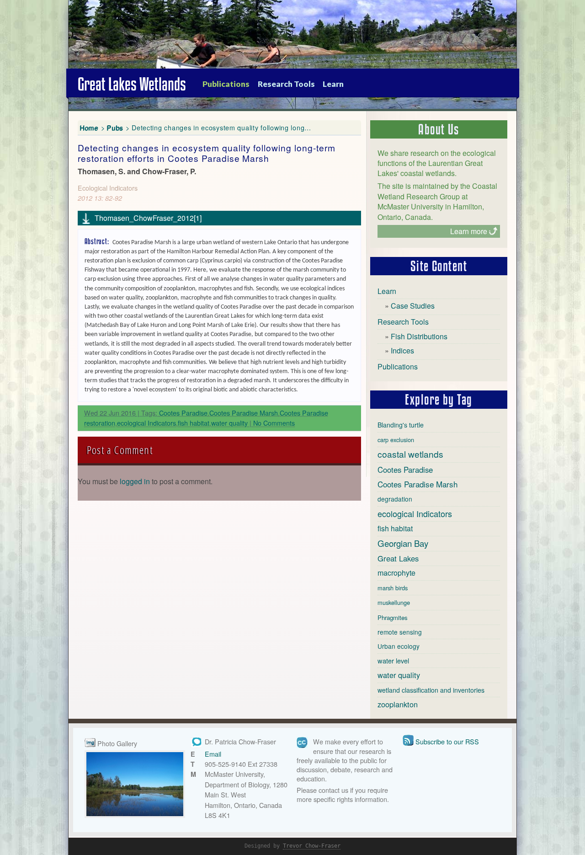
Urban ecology (399, 646)
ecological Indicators (146, 423)
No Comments (274, 423)
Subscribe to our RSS (447, 741)
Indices (402, 350)
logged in (135, 481)
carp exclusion (396, 439)
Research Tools (286, 84)
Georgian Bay (403, 543)
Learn (333, 84)
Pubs (115, 127)
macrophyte (396, 572)
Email (213, 754)
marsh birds (393, 587)
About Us (438, 129)
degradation (395, 498)
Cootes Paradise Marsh (243, 412)
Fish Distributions (419, 336)
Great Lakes (398, 558)
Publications (226, 84)
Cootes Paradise (183, 412)
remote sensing (400, 631)
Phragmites (393, 617)
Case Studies (413, 305)
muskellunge (394, 602)
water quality (229, 423)
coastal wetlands (410, 454)
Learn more (468, 231)
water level (393, 660)
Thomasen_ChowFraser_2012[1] (148, 218)
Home (89, 127)
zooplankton (398, 704)
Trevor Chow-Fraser (311, 846)
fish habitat (193, 423)
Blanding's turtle (401, 424)
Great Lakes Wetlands (132, 84)
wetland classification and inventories (431, 690)
